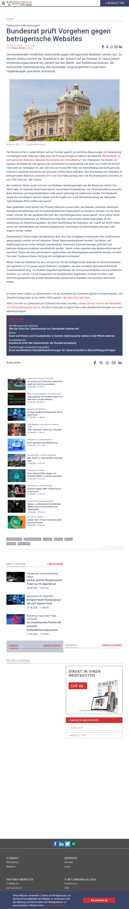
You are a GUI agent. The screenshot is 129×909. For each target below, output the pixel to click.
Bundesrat (23, 544)
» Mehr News (55, 564)
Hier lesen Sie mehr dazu (76, 297)
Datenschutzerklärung (56, 905)
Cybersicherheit (32, 539)
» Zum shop (75, 727)
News (9, 19)
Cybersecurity (14, 539)
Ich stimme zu (99, 900)
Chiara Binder (18, 47)
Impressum (70, 883)
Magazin (11, 866)
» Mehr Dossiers (111, 645)
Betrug (68, 539)
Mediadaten (12, 862)
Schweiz (47, 539)
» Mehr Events (51, 645)
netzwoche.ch (14, 888)
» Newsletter (77, 735)
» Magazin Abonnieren (83, 720)
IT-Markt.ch (12, 883)
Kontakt (68, 862)
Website (58, 539)
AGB (66, 888)
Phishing (11, 544)
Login (67, 866)
